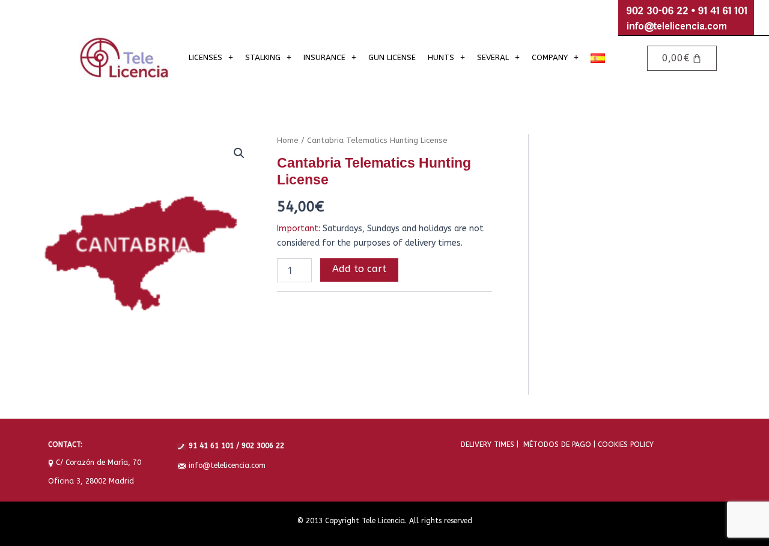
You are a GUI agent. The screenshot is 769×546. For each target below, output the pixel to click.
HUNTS (441, 57)
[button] (211, 57)
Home (288, 140)
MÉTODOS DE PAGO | (556, 444)
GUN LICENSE (392, 57)
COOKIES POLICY (624, 444)
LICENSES (205, 57)
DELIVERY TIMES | (489, 444)
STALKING (263, 57)
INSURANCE (324, 57)
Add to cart (359, 269)
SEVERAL (493, 57)
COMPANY (550, 57)
